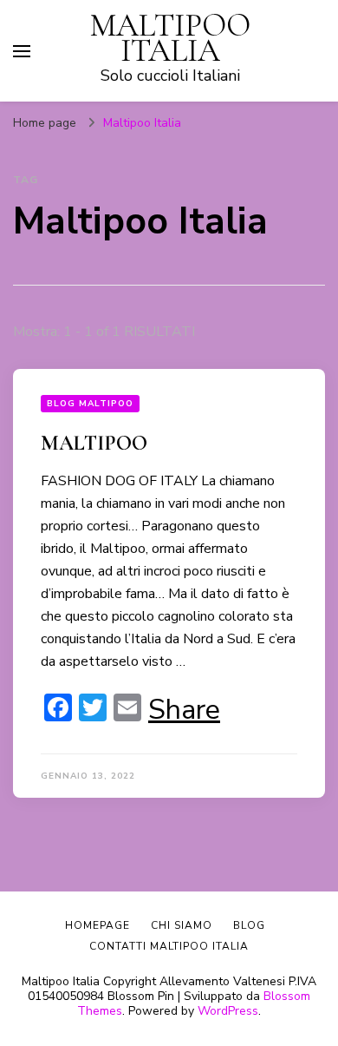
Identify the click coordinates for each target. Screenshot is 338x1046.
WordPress (228, 1011)
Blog (249, 925)
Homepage (97, 925)
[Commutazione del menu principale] (21, 51)
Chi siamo (181, 925)
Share (184, 710)
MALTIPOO (94, 443)
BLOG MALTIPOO (90, 404)
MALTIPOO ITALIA (170, 38)
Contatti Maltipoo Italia (169, 946)
